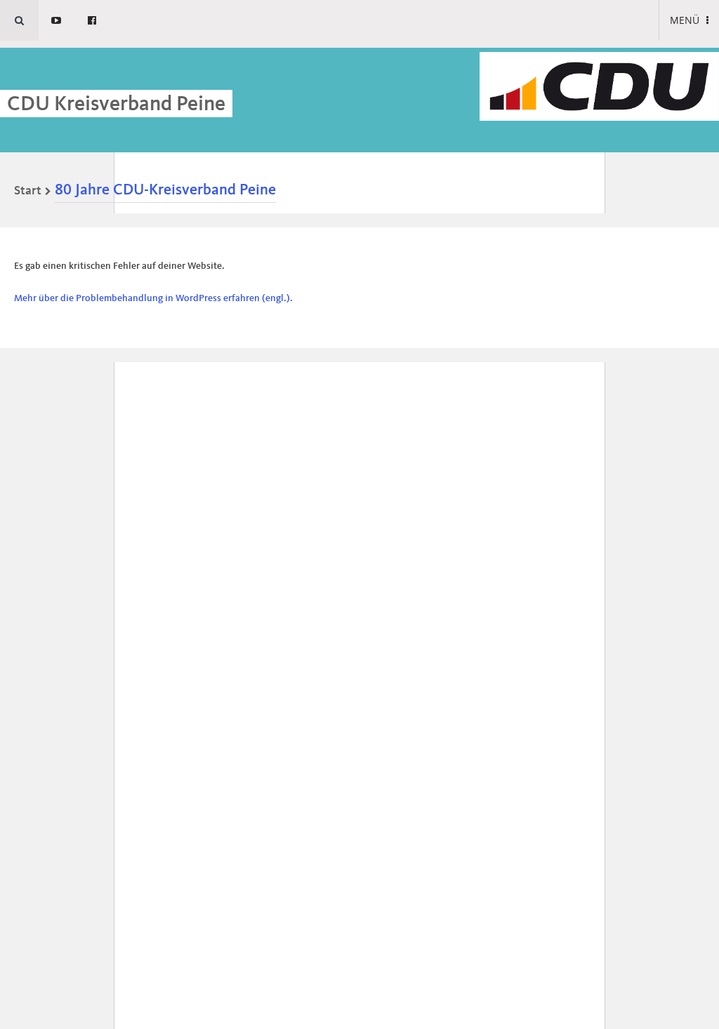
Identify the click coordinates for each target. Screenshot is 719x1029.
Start (27, 191)
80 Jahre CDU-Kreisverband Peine (165, 190)
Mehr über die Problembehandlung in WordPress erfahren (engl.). (153, 298)
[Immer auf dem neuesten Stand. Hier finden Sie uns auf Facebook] (92, 20)
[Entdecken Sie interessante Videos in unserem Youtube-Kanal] (56, 20)
